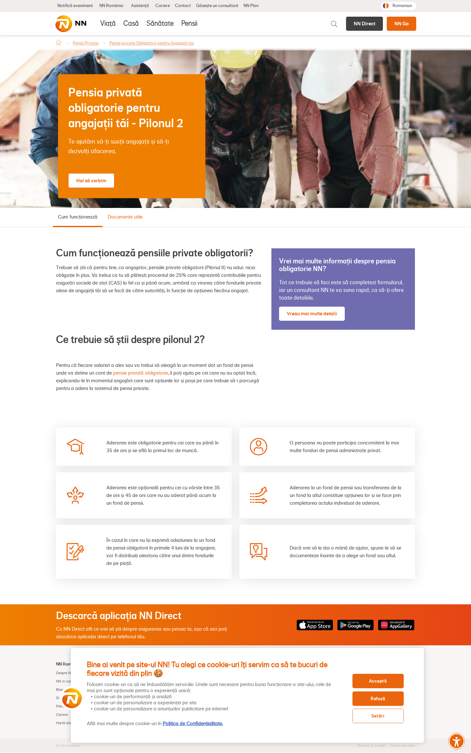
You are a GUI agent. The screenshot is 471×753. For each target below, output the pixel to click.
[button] (70, 698)
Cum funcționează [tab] (77, 216)
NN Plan (251, 6)
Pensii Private (85, 43)
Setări (377, 716)
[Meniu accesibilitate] (457, 741)
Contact (183, 6)
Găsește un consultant (217, 6)
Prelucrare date (402, 746)
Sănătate (160, 23)
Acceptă (378, 681)
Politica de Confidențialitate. (193, 723)
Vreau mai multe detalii (312, 313)
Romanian (402, 6)
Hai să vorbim (91, 180)
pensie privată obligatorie (140, 373)
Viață (108, 23)
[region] (247, 695)
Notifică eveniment (75, 6)
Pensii (189, 23)
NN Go (401, 24)
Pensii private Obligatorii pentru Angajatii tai (152, 43)
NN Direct (364, 24)
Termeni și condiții (371, 746)
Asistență (140, 6)
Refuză (378, 698)
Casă (131, 23)
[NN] (70, 23)
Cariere (162, 6)
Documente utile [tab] (125, 216)
